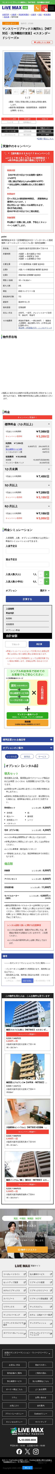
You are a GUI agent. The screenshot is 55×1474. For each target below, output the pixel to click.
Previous (7, 69)
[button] (51, 8)
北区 (40, 14)
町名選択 (47, 14)
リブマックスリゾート (39, 1290)
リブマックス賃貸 (37, 1282)
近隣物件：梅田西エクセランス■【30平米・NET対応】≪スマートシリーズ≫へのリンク (27, 1075)
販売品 (27, 756)
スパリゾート (8, 1298)
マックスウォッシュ (38, 1322)
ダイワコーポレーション (13, 1332)
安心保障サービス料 (14, 449)
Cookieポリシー (40, 1413)
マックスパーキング (11, 1314)
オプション (26, 590)
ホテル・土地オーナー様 (40, 1314)
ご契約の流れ (40, 1373)
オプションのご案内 (13, 747)
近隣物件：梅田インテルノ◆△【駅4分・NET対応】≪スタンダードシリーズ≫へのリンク (27, 1176)
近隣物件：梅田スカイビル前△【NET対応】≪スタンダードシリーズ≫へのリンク (27, 1026)
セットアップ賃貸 (10, 1282)
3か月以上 (11, 485)
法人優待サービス (37, 1274)
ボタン (27, 1467)
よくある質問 (40, 1389)
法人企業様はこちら (40, 1381)
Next (47, 69)
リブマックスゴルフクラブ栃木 (14, 1323)
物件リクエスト (29, 1249)
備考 (5, 956)
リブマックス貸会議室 (39, 1298)
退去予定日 (11, 559)
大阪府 (13, 14)
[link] (37, 8)
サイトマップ (40, 1421)
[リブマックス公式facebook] (19, 1452)
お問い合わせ (40, 1397)
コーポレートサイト (11, 1274)
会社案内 (40, 1405)
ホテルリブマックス (11, 1290)
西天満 (6, 17)
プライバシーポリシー (14, 1413)
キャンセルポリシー (14, 1421)
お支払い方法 (14, 1364)
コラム (14, 1397)
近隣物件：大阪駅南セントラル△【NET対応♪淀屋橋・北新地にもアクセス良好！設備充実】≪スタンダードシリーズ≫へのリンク (27, 1123)
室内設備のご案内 (14, 1373)
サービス (42, 756)
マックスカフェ (36, 1306)
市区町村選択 (24, 14)
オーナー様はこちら (14, 1389)
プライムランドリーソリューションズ (41, 1333)
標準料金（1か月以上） (20, 424)
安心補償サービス (14, 1381)
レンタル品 (12, 756)
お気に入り (14, 1405)
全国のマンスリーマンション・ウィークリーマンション (26, 1353)
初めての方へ (40, 1364)
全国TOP (5, 14)
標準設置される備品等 (14, 739)
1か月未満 (11, 469)
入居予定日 (11, 546)
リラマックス (8, 1306)
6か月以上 (11, 506)
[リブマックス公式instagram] (36, 1452)
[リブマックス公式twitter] (27, 1451)
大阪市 (33, 14)
